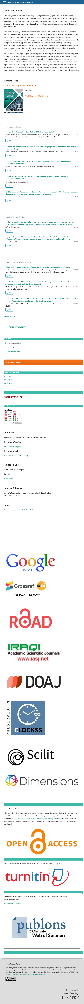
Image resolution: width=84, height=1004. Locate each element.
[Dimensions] (42, 787)
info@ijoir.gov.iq (9, 479)
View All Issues (9, 316)
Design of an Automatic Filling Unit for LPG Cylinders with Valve (30, 132)
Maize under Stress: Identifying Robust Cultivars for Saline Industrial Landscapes (37, 267)
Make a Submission (13, 362)
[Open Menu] (4, 2)
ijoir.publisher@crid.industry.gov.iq (16, 455)
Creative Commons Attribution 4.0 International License (25, 974)
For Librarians (8, 383)
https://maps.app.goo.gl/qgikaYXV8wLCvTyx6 (18, 510)
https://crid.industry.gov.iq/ (13, 446)
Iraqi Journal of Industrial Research (21, 2)
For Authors (8, 380)
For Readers (8, 376)
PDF (10, 141)
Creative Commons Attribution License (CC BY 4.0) (35, 819)
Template (10, 347)
